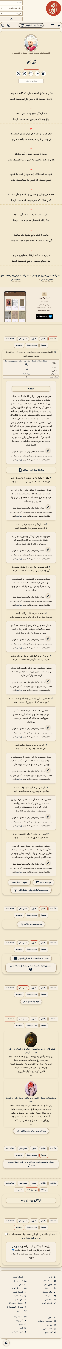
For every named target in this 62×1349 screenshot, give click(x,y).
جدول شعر (48, 1284)
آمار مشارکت (18, 1316)
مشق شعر (23, 338)
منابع (21, 1324)
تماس (21, 1328)
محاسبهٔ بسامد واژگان (33, 924)
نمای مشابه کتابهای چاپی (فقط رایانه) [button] (32, 890)
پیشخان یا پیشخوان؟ (15, 1307)
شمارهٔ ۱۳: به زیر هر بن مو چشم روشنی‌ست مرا (46, 277)
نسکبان (20, 1310)
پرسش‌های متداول (45, 1321)
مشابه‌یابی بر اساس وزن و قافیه (33, 1130)
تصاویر (34, 338)
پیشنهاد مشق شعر (31, 1001)
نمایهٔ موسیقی (47, 1292)
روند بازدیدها (32, 345)
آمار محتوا (49, 1332)
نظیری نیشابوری (42, 53)
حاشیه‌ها (19, 345)
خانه (51, 1277)
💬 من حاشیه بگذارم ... (23, 1236)
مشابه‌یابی (49, 1299)
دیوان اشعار (27, 53)
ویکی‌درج (26, 373)
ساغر (21, 1284)
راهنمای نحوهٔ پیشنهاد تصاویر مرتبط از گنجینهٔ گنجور (31, 965)
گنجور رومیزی (18, 1280)
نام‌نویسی (16, 1246)
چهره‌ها (50, 1325)
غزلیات (17, 53)
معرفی (50, 1317)
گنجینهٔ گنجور (18, 1292)
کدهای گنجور (18, 1277)
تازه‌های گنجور (47, 1303)
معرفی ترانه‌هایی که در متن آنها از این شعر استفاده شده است (31, 1164)
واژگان (43, 338)
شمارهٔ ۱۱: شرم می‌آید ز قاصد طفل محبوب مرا (14, 277)
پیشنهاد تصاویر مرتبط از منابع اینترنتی (33, 958)
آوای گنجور (19, 1299)
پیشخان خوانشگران (15, 1303)
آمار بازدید (19, 1320)
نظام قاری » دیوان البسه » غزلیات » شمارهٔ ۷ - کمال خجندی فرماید (31, 1051)
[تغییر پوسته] (6, 1342)
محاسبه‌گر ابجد (17, 1295)
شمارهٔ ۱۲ (31, 62)
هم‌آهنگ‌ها (10, 338)
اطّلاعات (53, 338)
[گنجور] (53, 8)
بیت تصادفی (48, 1280)
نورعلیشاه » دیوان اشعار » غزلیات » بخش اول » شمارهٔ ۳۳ (31, 1100)
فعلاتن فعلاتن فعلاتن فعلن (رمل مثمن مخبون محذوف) (26, 361)
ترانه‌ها (43, 345)
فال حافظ (49, 1288)
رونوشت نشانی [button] (21, 882)
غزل (26, 369)
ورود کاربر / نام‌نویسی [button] (33, 25)
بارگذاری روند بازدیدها (31, 1200)
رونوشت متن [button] (45, 882)
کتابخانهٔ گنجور (17, 1288)
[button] (59, 25)
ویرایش (19, 459)
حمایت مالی (48, 1328)
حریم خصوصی (17, 1331)
